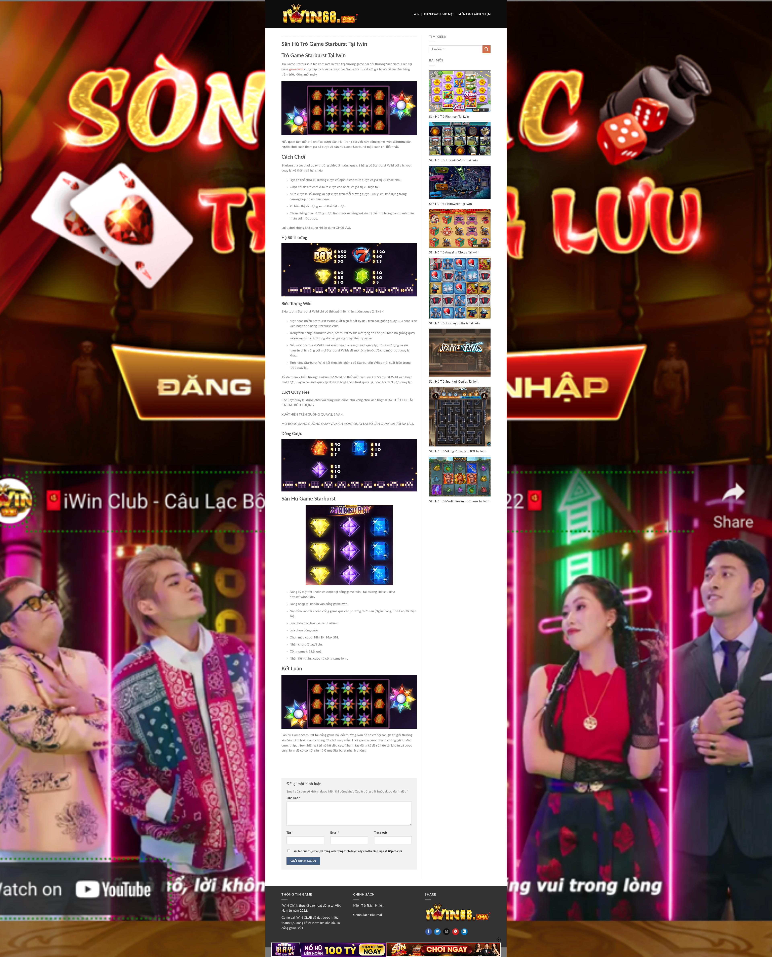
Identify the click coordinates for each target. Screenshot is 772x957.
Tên (289, 832)
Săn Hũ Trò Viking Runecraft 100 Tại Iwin (457, 451)
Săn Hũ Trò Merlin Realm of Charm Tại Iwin (459, 501)
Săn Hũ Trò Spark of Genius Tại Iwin (454, 381)
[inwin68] (319, 14)
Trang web (380, 832)
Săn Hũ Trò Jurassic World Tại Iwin (453, 160)
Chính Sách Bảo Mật (439, 14)
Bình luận (293, 798)
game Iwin (296, 69)
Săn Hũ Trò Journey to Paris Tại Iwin (454, 323)
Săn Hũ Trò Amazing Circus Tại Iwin (453, 252)
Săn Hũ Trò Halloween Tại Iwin (450, 203)
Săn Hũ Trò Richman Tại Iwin (449, 116)
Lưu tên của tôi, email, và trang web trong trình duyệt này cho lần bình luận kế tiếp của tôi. (347, 851)
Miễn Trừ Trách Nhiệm (474, 14)
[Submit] (486, 49)
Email (334, 832)
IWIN (416, 14)
